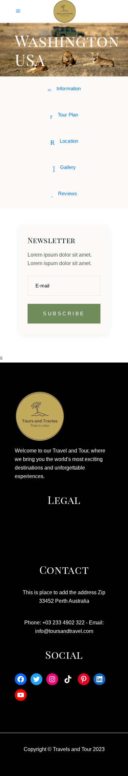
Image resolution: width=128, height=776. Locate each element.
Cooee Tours (64, 548)
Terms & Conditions (64, 524)
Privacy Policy (64, 536)
